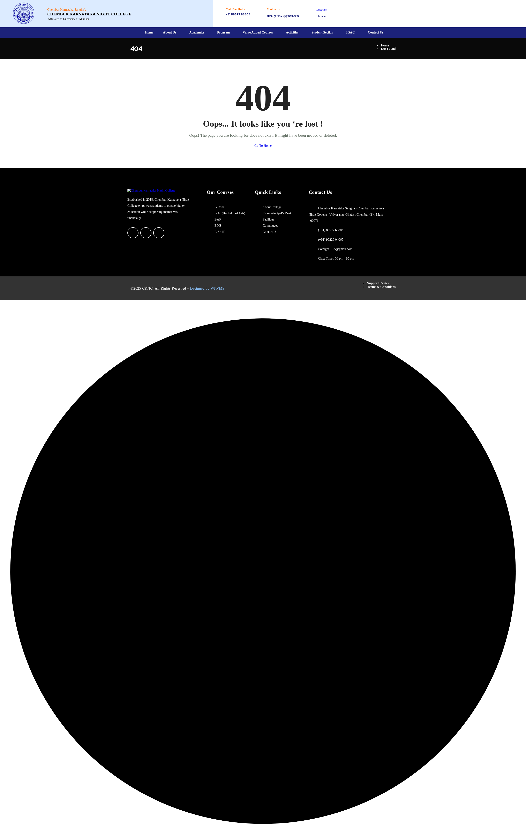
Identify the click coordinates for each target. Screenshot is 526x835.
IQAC (350, 32)
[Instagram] (357, 13)
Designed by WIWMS (207, 288)
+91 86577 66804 (238, 14)
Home (149, 32)
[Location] (310, 13)
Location (321, 9)
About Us (169, 32)
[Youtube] (369, 13)
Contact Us (375, 32)
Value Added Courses (258, 32)
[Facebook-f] (345, 13)
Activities (292, 32)
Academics (196, 32)
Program (223, 32)
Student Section (322, 32)
